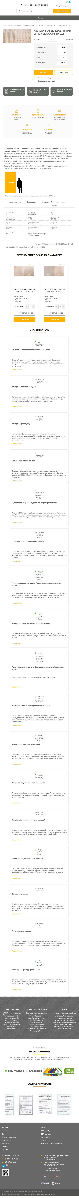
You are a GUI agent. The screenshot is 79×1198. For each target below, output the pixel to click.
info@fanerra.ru (10, 1162)
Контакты (5, 1143)
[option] (24, 294)
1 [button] (36, 328)
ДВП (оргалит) (46, 1134)
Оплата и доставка (9, 1137)
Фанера (43, 1128)
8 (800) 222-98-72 (11, 1159)
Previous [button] (8, 294)
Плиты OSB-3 (45, 1140)
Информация (31, 202)
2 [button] (39, 328)
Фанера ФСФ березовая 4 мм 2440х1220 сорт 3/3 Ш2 (54, 244)
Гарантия (54, 206)
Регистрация (65, 6)
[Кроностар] (33, 1071)
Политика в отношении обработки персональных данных (22, 1191)
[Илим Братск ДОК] (14, 1071)
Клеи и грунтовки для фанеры (51, 1143)
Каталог (5, 1128)
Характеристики (14, 202)
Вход (58, 6)
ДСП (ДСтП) (45, 1131)
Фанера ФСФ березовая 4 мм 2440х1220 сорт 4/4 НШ (25, 247)
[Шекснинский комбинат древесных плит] (52, 1072)
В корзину (43, 72)
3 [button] (43, 328)
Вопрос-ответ (7, 1140)
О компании (6, 1131)
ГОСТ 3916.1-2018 (45, 168)
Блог (3, 1134)
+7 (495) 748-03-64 (12, 1156)
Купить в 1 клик (63, 72)
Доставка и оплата (58, 202)
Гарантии (5, 1150)
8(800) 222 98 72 (41, 5)
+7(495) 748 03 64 (27, 5)
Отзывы (45, 202)
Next (75, 1071)
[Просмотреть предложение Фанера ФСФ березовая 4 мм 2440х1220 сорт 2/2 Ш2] (24, 271)
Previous (4, 1071)
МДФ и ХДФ (45, 1137)
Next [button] (71, 294)
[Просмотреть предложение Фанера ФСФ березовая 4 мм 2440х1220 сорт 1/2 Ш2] (54, 271)
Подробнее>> (17, 370)
